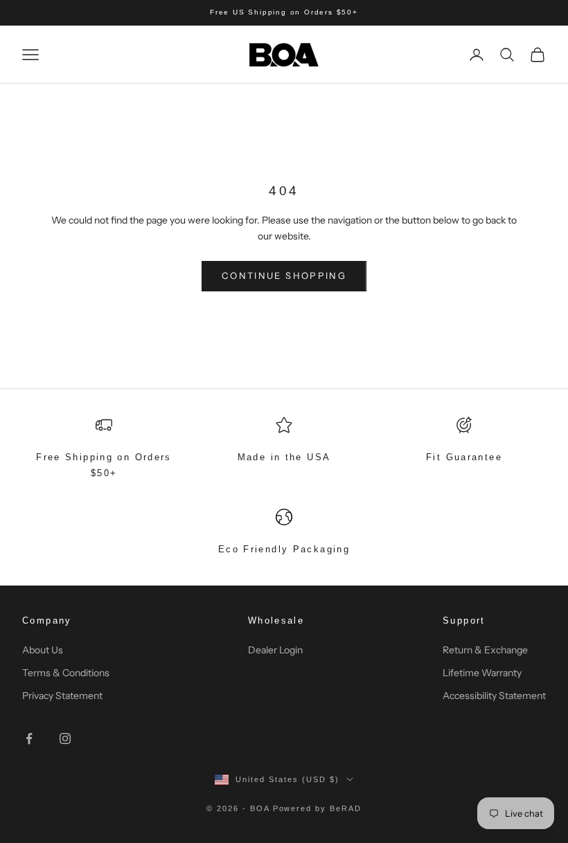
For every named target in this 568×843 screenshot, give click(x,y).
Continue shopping (284, 275)
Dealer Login (275, 650)
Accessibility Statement (494, 695)
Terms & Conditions (65, 673)
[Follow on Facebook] (29, 738)
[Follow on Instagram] (65, 738)
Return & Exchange (485, 650)
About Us (42, 650)
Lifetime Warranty (482, 673)
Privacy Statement (62, 695)
